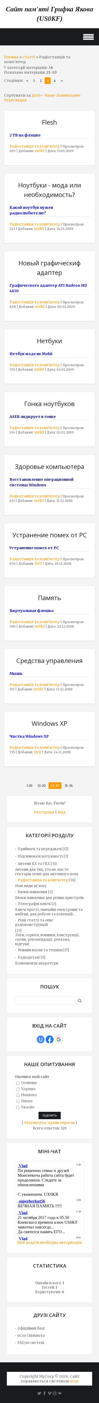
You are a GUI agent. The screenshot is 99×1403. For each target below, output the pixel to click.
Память (49, 597)
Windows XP (49, 723)
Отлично (29, 1083)
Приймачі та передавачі (40, 849)
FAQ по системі (30, 1342)
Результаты (35, 1122)
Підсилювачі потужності (40, 856)
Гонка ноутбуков (49, 403)
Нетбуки (49, 340)
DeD (38, 563)
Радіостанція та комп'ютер (35, 146)
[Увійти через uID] (41, 1039)
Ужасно (27, 1107)
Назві (49, 95)
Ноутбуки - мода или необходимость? (49, 190)
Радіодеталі (29, 957)
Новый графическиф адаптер (49, 267)
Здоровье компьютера (49, 466)
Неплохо (29, 1095)
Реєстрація (44, 812)
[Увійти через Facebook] (50, 1039)
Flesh (49, 122)
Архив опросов (61, 1122)
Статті (28, 57)
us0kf (40, 151)
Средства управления (49, 660)
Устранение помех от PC (49, 534)
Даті (36, 95)
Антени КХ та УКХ (34, 863)
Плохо (26, 1101)
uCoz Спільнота (31, 1335)
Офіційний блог (31, 1328)
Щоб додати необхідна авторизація (49, 1242)
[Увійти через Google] (59, 1039)
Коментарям (68, 95)
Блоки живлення (32, 892)
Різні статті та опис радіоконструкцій (34, 922)
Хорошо (28, 1089)
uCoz (74, 1381)
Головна (11, 57)
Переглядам (15, 100)
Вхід (61, 812)
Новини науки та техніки (40, 950)
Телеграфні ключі (34, 904)
